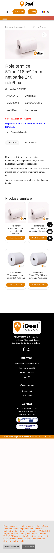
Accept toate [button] (28, 547)
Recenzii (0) (31, 143)
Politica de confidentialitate (27, 363)
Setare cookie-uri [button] (12, 547)
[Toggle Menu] (4, 18)
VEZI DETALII (16, 238)
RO (47, 12)
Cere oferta (19, 11)
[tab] (12, 142)
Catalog (32, 11)
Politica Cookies (27, 372)
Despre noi (27, 391)
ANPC (27, 377)
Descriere (12, 143)
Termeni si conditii (27, 368)
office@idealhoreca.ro (27, 408)
